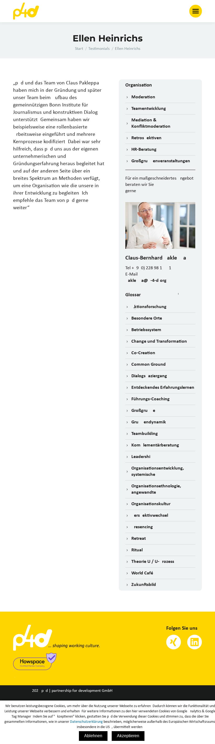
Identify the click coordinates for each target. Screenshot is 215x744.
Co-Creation (143, 353)
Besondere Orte (146, 318)
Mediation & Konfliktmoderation (150, 123)
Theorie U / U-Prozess (152, 561)
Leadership (142, 456)
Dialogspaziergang (149, 376)
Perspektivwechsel (149, 515)
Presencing (142, 527)
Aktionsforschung (148, 306)
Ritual (137, 550)
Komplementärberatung (155, 445)
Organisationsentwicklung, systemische (157, 471)
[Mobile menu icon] (195, 11)
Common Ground (148, 364)
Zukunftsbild (143, 584)
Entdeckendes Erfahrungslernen (162, 387)
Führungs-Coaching (150, 399)
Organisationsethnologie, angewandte (156, 489)
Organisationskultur (150, 504)
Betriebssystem (146, 329)
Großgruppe (143, 410)
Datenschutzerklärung (86, 722)
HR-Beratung (144, 149)
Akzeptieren (128, 736)
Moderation (143, 97)
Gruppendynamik (148, 422)
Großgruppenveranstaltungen (160, 161)
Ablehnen (93, 736)
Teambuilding (144, 433)
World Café (142, 573)
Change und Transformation (159, 341)
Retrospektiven (146, 138)
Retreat (138, 538)
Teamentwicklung (148, 108)
